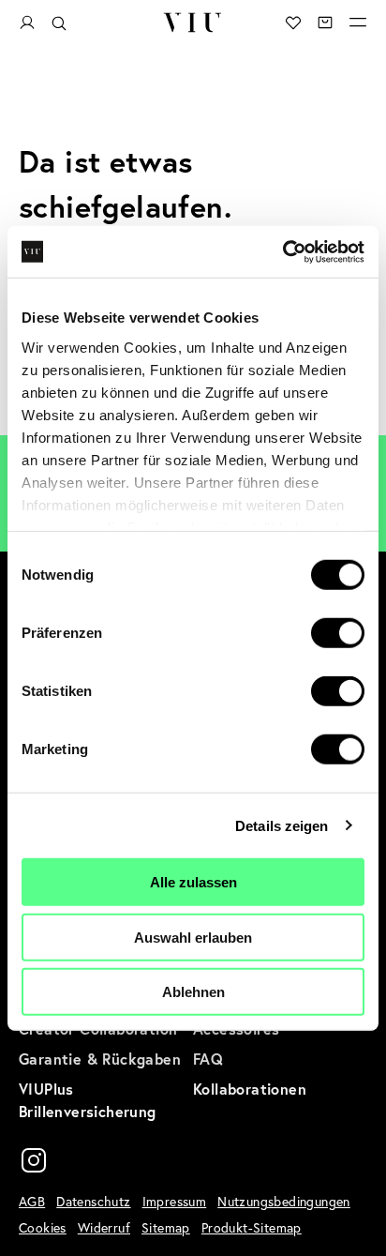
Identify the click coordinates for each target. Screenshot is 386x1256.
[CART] (325, 22)
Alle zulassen (193, 882)
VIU (193, 22)
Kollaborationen (249, 1088)
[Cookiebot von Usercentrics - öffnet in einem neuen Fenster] (282, 251)
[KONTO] (27, 23)
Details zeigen (281, 825)
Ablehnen (193, 992)
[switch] (337, 633)
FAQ (208, 1058)
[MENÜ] (358, 22)
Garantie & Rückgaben (100, 1058)
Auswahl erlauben (193, 937)
